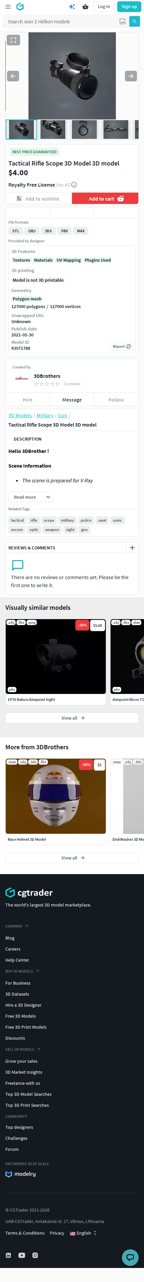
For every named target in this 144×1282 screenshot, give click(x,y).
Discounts (15, 1038)
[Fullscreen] (13, 40)
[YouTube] (22, 1255)
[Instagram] (36, 1255)
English (80, 1233)
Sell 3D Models (19, 1049)
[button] (122, 21)
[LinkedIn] (9, 1255)
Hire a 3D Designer (23, 1005)
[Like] (28, 212)
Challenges (16, 1138)
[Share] (116, 212)
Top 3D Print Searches (27, 1105)
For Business (17, 983)
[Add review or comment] (132, 547)
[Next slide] (131, 76)
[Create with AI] (72, 6)
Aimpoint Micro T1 (128, 699)
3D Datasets (17, 994)
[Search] (134, 21)
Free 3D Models (20, 1016)
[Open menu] (8, 6)
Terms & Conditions (25, 1233)
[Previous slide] (13, 76)
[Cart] (85, 6)
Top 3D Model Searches (28, 1094)
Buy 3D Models (19, 971)
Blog (9, 938)
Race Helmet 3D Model (27, 839)
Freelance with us (22, 1083)
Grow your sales (21, 1061)
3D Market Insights (23, 1072)
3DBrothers (47, 375)
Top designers (19, 1127)
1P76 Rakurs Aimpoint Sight (31, 699)
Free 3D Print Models (26, 1027)
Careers (12, 949)
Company (13, 926)
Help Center (17, 960)
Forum (12, 1149)
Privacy (57, 1233)
